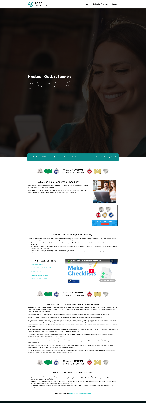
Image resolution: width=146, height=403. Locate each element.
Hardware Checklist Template (80, 393)
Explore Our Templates (100, 4)
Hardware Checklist (37, 264)
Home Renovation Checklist (39, 278)
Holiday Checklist (36, 271)
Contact (114, 4)
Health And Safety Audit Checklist (41, 268)
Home (86, 4)
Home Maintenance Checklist (39, 275)
